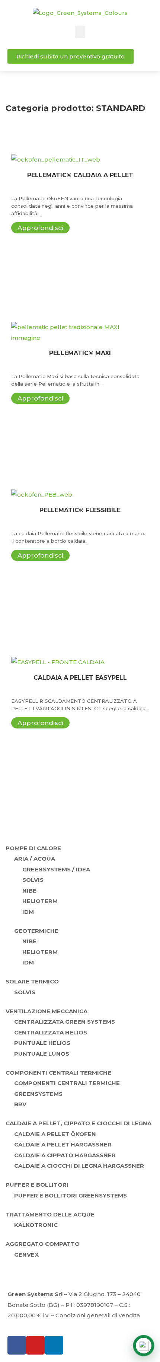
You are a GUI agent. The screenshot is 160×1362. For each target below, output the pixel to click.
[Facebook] (16, 1345)
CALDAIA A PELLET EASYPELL (80, 677)
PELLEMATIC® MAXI (80, 353)
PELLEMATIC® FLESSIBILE (80, 510)
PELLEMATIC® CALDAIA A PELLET (80, 175)
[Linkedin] (54, 1345)
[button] (80, 32)
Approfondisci (40, 228)
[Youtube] (35, 1345)
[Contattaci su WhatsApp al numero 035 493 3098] (143, 1345)
